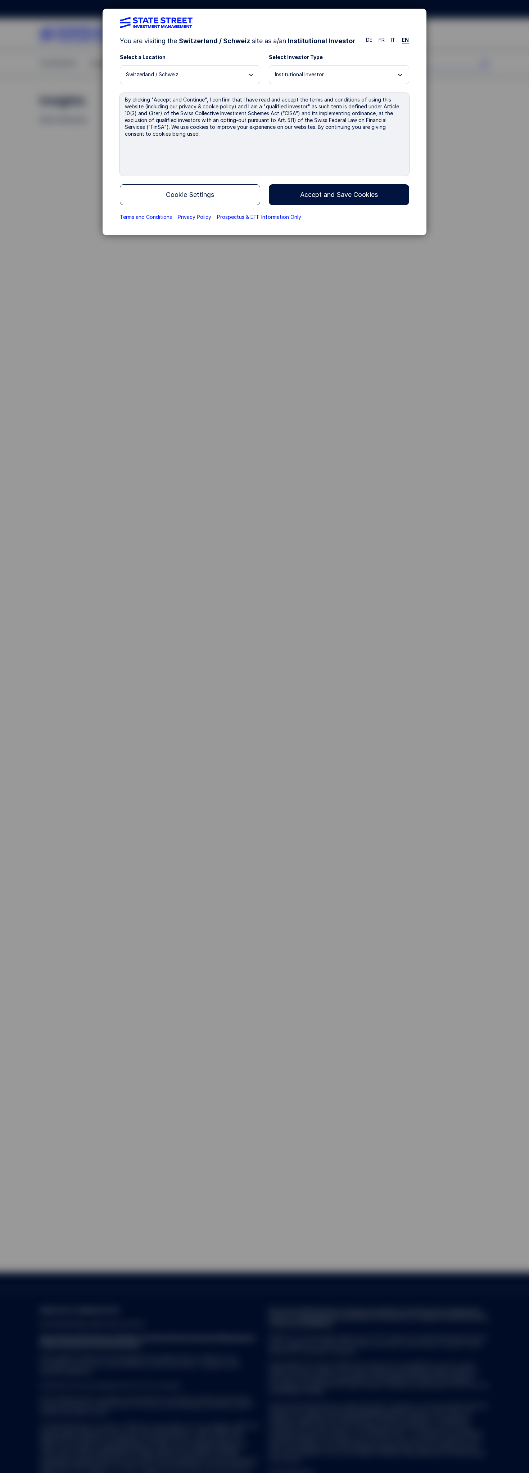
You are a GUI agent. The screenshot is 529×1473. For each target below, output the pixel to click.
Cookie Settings (190, 194)
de (369, 40)
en (405, 40)
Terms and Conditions (146, 217)
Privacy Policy (194, 217)
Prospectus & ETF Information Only (259, 217)
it (393, 40)
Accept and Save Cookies (339, 194)
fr (382, 40)
